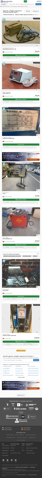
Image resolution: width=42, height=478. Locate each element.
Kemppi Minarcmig (9, 434)
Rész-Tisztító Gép (31, 366)
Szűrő (28, 11)
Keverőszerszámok (27, 256)
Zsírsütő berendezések (19, 434)
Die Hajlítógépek (6, 368)
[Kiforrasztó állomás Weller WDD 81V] (21, 76)
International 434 (18, 370)
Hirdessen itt (21, 395)
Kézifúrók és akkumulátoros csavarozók (12, 256)
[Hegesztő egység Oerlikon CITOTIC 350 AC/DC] (21, 318)
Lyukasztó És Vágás (19, 375)
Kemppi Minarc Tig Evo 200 (22, 437)
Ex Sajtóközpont (6, 373)
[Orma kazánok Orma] (21, 176)
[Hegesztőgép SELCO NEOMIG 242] (21, 222)
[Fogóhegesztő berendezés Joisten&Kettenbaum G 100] (21, 32)
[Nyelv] (39, 1)
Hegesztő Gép (18, 366)
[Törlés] (13, 14)
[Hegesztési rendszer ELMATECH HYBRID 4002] (21, 121)
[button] (40, 1)
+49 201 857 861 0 (27, 428)
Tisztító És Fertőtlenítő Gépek (34, 373)
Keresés (39, 4)
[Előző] (37, 253)
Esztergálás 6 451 (6, 370)
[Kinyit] (21, 60)
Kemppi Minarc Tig (32, 437)
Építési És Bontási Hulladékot (34, 375)
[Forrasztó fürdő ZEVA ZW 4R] (21, 273)
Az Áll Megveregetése (7, 366)
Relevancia (36, 11)
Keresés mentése (21, 350)
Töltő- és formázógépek (21, 440)
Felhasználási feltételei (33, 474)
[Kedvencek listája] (37, 1)
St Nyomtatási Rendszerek (33, 370)
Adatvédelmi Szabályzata (22, 474)
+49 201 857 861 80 (8, 429)
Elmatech (35, 256)
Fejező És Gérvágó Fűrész (8, 375)
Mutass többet (21, 377)
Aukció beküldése (33, 159)
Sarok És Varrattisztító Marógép (34, 368)
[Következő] (38, 253)
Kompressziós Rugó (19, 373)
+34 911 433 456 (26, 429)
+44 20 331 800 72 (7, 428)
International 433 (18, 368)
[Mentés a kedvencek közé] (38, 48)
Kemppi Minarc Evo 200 (10, 437)
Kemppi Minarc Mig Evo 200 (30, 434)
